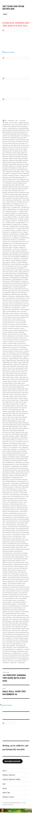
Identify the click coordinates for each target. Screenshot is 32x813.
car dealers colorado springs (9, 219)
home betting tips (9, 298)
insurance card (14, 324)
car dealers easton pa (9, 230)
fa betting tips (20, 268)
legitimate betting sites (11, 440)
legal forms (8, 434)
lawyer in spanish (13, 396)
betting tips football (22, 154)
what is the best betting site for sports (12, 657)
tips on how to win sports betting (10, 644)
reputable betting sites (10, 613)
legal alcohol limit (11, 406)
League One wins (9, 402)
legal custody (18, 419)
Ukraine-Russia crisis (22, 651)
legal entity (14, 428)
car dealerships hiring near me (18, 241)
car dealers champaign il (8, 215)
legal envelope (17, 430)
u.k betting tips (18, 649)
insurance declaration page (20, 330)
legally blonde (23, 436)
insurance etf (16, 340)
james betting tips (24, 358)
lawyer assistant (6, 370)
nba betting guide (23, 457)
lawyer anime (11, 368)
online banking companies (15, 513)
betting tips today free (17, 188)
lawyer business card (20, 375)
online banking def (7, 517)
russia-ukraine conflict (22, 615)
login (4, 784)
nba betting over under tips (22, 462)
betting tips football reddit (15, 160)
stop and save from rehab (18, 630)
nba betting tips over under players (19, 468)
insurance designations (8, 336)
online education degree (14, 577)
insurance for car (21, 343)
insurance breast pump (22, 317)
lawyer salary (9, 398)
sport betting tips (6, 621)
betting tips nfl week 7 (14, 175)
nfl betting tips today (7, 487)
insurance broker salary (8, 321)
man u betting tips (23, 447)
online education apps (8, 555)
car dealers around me (18, 204)
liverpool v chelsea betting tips (21, 445)
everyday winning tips (10, 268)
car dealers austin (16, 207)
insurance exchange (7, 341)
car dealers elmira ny (16, 232)
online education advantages (20, 553)
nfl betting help (23, 483)
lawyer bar (8, 372)
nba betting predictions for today (10, 464)
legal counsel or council (8, 419)
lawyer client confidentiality (18, 379)
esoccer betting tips (16, 264)
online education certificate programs (14, 566)
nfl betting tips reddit (23, 485)
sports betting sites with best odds (11, 625)
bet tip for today (21, 145)
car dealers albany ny (10, 202)
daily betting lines (24, 253)
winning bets (5, 662)
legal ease (8, 428)
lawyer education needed (14, 389)
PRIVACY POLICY (8, 797)
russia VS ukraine (11, 615)
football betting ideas (7, 275)
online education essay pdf (13, 591)
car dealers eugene (24, 234)
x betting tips (13, 662)
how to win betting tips (15, 306)
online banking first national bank (10, 532)
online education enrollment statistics (19, 587)
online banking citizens (13, 511)
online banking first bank (22, 530)
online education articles (20, 555)
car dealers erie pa (13, 234)
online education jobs (10, 600)
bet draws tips (19, 141)
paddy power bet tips (7, 608)
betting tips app (13, 154)
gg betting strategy (10, 292)
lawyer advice (20, 366)
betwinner (21, 196)
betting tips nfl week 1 (19, 171)
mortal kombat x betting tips (9, 449)
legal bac (24, 407)
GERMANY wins (6, 289)
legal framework (16, 434)
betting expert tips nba (8, 151)
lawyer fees (5, 394)
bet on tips (15, 143)
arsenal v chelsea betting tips (10, 128)
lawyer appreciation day (21, 368)
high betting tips (20, 296)
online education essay (8, 589)
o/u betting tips (17, 487)
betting (25, 149)
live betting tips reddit (15, 443)
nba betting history (10, 462)
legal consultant (17, 415)
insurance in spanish (7, 351)
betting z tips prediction (8, 196)
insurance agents (13, 313)
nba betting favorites (12, 455)
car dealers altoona (21, 202)
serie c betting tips (13, 619)
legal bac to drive (6, 409)
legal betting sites (16, 409)
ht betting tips (25, 306)
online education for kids (11, 598)
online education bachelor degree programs (13, 557)
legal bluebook (11, 411)
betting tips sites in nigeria (13, 181)
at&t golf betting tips (23, 128)
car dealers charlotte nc (12, 217)
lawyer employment (13, 390)
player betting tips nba (19, 608)
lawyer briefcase (10, 375)
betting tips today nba (13, 192)
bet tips (16, 147)
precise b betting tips (19, 610)
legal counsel (11, 417)
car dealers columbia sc (11, 221)
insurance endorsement (12, 338)
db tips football (15, 256)
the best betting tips (7, 634)
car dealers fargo (6, 236)
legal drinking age (13, 423)
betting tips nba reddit (14, 170)
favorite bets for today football (14, 270)
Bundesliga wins (17, 200)
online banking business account (19, 506)
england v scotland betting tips (19, 262)
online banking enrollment (22, 528)
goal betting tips (6, 294)
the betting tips (18, 636)
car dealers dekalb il (20, 222)
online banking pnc (17, 538)
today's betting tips (7, 647)
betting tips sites (24, 175)
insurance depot (22, 334)
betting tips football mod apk (9, 158)
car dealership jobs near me (9, 239)
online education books (18, 562)
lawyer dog (9, 387)
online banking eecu (13, 526)
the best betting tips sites (19, 634)
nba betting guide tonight (21, 458)
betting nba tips (19, 151)
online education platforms (19, 602)
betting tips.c (25, 194)
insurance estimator (7, 340)
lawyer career (18, 377)
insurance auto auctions (13, 315)
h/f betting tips (11, 296)
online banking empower (8, 528)
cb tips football (21, 245)
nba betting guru (6, 460)
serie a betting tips (7, 617)
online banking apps (15, 494)
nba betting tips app (16, 466)
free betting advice (7, 283)
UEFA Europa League (10, 651)
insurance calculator (21, 323)
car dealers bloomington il (11, 211)
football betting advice (10, 273)
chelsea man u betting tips (20, 249)
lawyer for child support (15, 394)
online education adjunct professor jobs (12, 547)
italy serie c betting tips (13, 355)
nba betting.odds (16, 477)
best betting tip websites (12, 134)
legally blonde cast (16, 438)
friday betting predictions (19, 287)
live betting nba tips (21, 441)
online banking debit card (20, 515)
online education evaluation (11, 593)
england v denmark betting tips (14, 260)
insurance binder (24, 315)
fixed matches (9, 272)
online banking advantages (16, 491)
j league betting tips (14, 358)
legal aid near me (16, 404)
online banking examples (8, 530)
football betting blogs (22, 273)
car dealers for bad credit (18, 236)
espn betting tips (9, 266)
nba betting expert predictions (13, 453)
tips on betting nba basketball (20, 642)
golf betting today (15, 294)
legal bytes (24, 411)
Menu (5, 14)
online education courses (17, 574)
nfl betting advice (21, 481)
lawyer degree (17, 383)
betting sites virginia (11, 153)
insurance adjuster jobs (13, 309)
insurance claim (22, 324)
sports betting (15, 621)
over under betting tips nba (13, 606)
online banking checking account (10, 509)
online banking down (11, 523)
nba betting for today (13, 457)
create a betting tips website (19, 251)
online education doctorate (15, 583)
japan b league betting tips (9, 360)
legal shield (5, 436)
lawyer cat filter (6, 379)
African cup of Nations (17, 124)
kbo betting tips (24, 364)
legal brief (18, 411)
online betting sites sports (13, 543)
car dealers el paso (21, 230)
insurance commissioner (8, 326)
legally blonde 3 (6, 438)
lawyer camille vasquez (8, 377)
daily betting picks (17, 255)
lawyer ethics (17, 392)
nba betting (14, 451)
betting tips (5, 154)
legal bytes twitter (6, 413)
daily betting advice (14, 253)
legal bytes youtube (17, 413)
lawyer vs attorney (18, 398)
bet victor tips (22, 147)
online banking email (23, 526)
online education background (14, 560)
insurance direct (19, 336)
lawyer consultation (12, 381)
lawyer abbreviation (11, 366)
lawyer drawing (16, 387)
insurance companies (13, 328)
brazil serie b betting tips (19, 198)
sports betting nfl (23, 623)
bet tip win (10, 147)
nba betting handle (16, 460)
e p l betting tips (15, 258)
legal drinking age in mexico (16, 426)
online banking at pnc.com (18, 496)
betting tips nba (14, 168)
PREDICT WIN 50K (8, 775)
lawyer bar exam (16, 372)
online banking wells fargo (18, 540)
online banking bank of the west (15, 502)
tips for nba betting (7, 642)
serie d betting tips (24, 619)
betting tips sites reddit (11, 183)
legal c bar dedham (7, 415)
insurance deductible (7, 332)
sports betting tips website (18, 628)
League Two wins (19, 402)
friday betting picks (7, 287)
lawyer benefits (10, 373)
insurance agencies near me (13, 311)
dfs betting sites (6, 258)
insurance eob (22, 338)
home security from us (21, 298)
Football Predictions (15, 281)
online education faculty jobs (16, 594)
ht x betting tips (6, 307)
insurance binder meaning (9, 317)
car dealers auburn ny (19, 205)
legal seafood (24, 434)
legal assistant (20, 406)
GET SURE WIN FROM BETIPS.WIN (13, 7)
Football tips (24, 281)
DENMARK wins (24, 256)
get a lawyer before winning (19, 289)
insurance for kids (17, 345)
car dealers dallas (9, 222)
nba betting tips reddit (23, 470)
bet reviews (22, 143)
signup (4, 788)
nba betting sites (24, 464)
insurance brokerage (20, 321)
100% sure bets (13, 122)
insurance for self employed (19, 347)
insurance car (5, 324)
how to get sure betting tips (16, 304)
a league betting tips (23, 122)
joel (6, 120)
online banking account (12, 489)
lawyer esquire (10, 392)
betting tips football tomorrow (19, 162)
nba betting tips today (21, 472)
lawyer (4, 366)
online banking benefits (16, 504)
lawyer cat (25, 377)
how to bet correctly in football (10, 302)
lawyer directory (13, 385)
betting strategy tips (22, 153)
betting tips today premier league (12, 194)
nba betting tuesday (19, 475)
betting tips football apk (8, 156)
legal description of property (15, 421)
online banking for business (18, 534)
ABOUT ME (6, 793)
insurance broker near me (18, 319)
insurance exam (25, 340)
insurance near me (18, 351)
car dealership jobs (24, 238)
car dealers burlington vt (10, 213)
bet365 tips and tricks (14, 149)
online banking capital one (9, 508)
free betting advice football (19, 283)
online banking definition (19, 517)
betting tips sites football (8, 177)
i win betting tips (15, 307)
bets (22, 149)
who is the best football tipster (21, 659)
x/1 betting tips (21, 662)
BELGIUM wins (22, 130)
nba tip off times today (15, 479)
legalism (17, 436)
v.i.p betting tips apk (16, 653)
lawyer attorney (15, 370)
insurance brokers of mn (8, 323)
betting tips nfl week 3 (17, 173)
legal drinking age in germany (14, 424)
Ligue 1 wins (12, 441)
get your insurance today (19, 290)
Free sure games (23, 285)
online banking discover (12, 521)
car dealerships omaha (19, 243)
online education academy (22, 545)
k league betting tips (7, 364)
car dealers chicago (24, 217)
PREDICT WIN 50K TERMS (11, 779)
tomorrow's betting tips (8, 649)
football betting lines (19, 275)
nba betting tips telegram (8, 472)
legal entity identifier (23, 428)
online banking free (17, 536)
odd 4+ (4, 771)
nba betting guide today (8, 458)
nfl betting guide (15, 483)
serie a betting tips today (19, 617)
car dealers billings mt (11, 209)
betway (17, 196)
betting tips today (10, 185)
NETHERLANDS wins (11, 481)
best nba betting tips (21, 139)
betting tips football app (21, 156)
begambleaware (12, 761)
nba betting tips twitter (19, 474)
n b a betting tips (22, 449)
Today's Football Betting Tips (20, 647)
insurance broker (6, 319)
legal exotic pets (20, 432)
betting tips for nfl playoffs (15, 166)
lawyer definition (9, 383)
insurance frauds (23, 349)
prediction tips (6, 611)
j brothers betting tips (16, 356)
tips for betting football (22, 640)
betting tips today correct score (16, 187)
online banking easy (11, 525)
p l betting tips (24, 606)
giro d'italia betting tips (21, 292)
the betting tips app (23, 638)
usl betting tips (6, 653)
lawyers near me (16, 400)
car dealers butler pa (22, 213)
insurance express (12, 343)
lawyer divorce (21, 385)
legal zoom (12, 436)
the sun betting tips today (8, 640)
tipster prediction (11, 645)
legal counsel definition (21, 417)
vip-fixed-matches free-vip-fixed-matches (18, 655)
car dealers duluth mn (10, 228)
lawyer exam (25, 392)
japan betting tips (21, 360)
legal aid (9, 404)
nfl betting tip (13, 485)
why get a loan (6, 660)
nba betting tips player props (9, 470)
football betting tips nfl (17, 279)
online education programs (9, 604)
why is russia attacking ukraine (19, 660)
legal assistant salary (15, 407)
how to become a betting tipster (20, 300)
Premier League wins (15, 611)
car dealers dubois (14, 226)
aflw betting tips (6, 124)
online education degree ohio (17, 579)
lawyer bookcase (18, 373)
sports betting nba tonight (11, 623)
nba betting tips (6, 466)
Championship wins (7, 249)
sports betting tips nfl (17, 627)
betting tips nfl (9, 171)
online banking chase (22, 508)
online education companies (14, 570)
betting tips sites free (13, 179)
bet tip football (12, 145)
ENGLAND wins (6, 264)
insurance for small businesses (10, 349)
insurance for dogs (7, 345)
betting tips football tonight (9, 164)
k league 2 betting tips (23, 362)
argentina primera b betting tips (19, 126)
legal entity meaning (7, 430)
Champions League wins (19, 247)
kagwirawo (16, 364)
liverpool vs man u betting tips (10, 447)
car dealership (15, 238)
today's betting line (21, 645)
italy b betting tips (11, 353)
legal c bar (25, 413)
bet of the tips (8, 143)
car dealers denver (16, 224)
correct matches (6, 251)
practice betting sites (7, 610)
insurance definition (13, 334)
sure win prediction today (22, 632)
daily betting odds (7, 255)
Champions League (7, 247)
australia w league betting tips (10, 130)
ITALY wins (8, 356)
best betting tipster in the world (18, 136)
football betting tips (15, 277)
